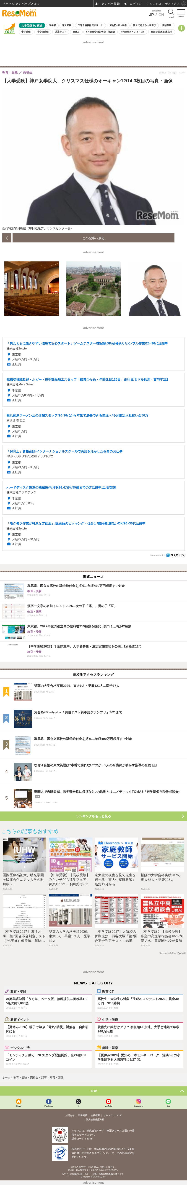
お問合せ (69, 1115)
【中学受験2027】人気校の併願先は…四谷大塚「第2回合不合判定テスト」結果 (116, 936)
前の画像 (6, 237)
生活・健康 (110, 1019)
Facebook (48, 1106)
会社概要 (95, 1115)
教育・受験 (18, 991)
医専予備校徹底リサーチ (90, 25)
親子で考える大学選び (144, 25)
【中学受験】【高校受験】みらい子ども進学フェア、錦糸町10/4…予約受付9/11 (69, 879)
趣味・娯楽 (110, 1047)
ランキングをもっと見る (93, 816)
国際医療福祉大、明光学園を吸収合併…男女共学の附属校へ (23, 879)
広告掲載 (82, 1115)
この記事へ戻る (93, 237)
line (168, 1106)
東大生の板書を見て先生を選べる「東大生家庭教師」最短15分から (115, 879)
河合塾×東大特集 (118, 25)
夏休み (76, 31)
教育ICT (108, 991)
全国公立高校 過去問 (161, 31)
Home (18, 1106)
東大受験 (66, 25)
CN (161, 14)
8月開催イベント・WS (133, 31)
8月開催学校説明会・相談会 (100, 31)
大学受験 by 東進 (31, 25)
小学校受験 (43, 31)
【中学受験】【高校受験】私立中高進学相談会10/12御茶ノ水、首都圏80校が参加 (162, 936)
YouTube (108, 1106)
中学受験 (26, 31)
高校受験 (166, 25)
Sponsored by (157, 555)
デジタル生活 (20, 1047)
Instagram (138, 1106)
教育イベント (20, 1019)
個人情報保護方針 (95, 1119)
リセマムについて (113, 1115)
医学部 (52, 25)
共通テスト (60, 31)
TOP (93, 1091)
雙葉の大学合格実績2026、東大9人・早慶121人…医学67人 (69, 936)
